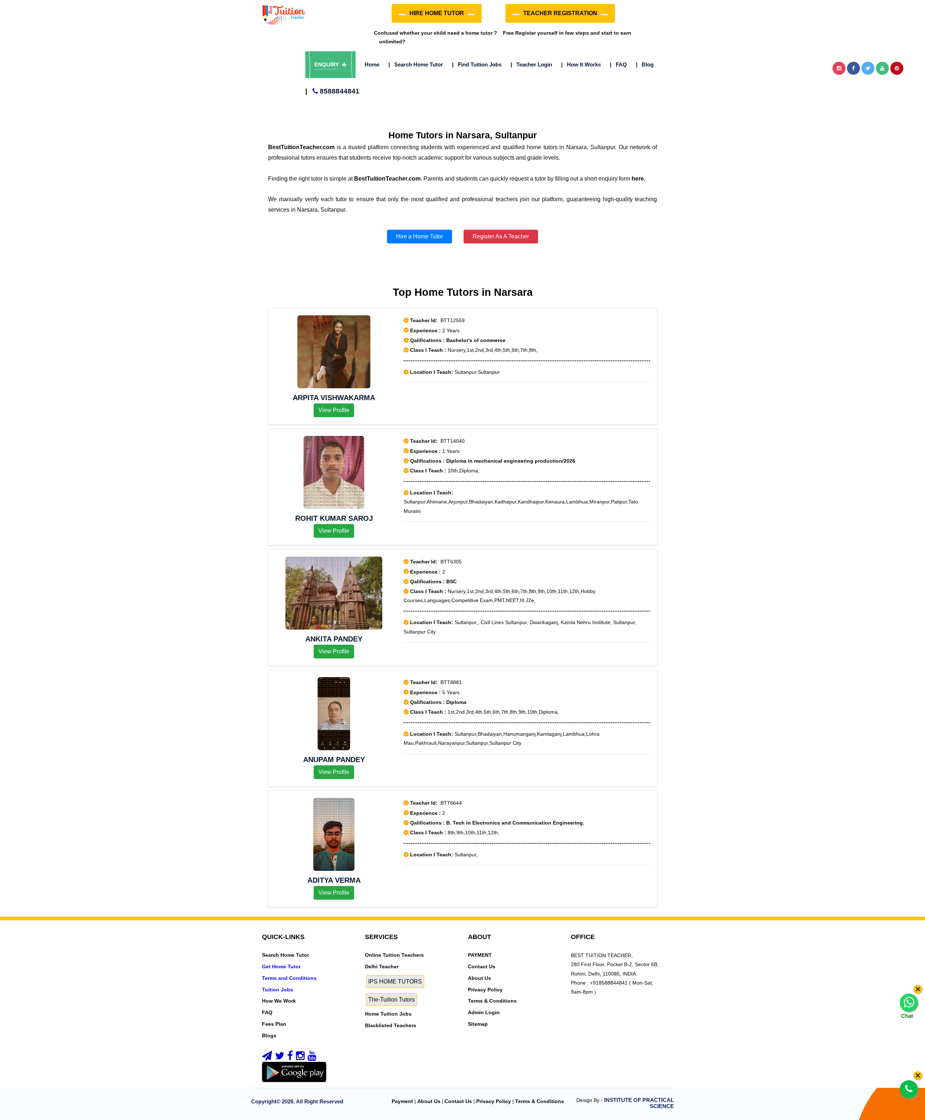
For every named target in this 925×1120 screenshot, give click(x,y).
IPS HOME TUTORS (395, 981)
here (638, 179)
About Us (479, 978)
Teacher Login (531, 64)
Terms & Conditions (492, 1001)
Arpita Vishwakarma (334, 398)
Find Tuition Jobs (477, 64)
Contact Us (481, 966)
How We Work (279, 1001)
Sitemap (478, 1024)
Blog (645, 64)
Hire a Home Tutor (419, 236)
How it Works (581, 64)
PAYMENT (480, 955)
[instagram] (300, 1057)
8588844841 (332, 91)
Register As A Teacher (501, 236)
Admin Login (484, 1012)
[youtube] (311, 1057)
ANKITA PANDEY (333, 639)
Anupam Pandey (334, 760)
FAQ (618, 64)
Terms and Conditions (289, 978)
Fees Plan (274, 1024)
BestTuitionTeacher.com (301, 147)
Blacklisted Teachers (390, 1025)
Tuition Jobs (277, 990)
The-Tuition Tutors (391, 999)
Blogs (269, 1035)
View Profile (333, 410)
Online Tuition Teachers (394, 955)
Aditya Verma (334, 880)
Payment (402, 1101)
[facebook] (290, 1057)
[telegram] (267, 1057)
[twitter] (279, 1057)
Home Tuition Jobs (388, 1014)
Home (372, 64)
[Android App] (294, 1071)
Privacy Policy (485, 990)
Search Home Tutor (415, 64)
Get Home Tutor (281, 966)
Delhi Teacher (382, 966)
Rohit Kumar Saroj (334, 518)
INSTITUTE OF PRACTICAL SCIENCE (639, 1103)
